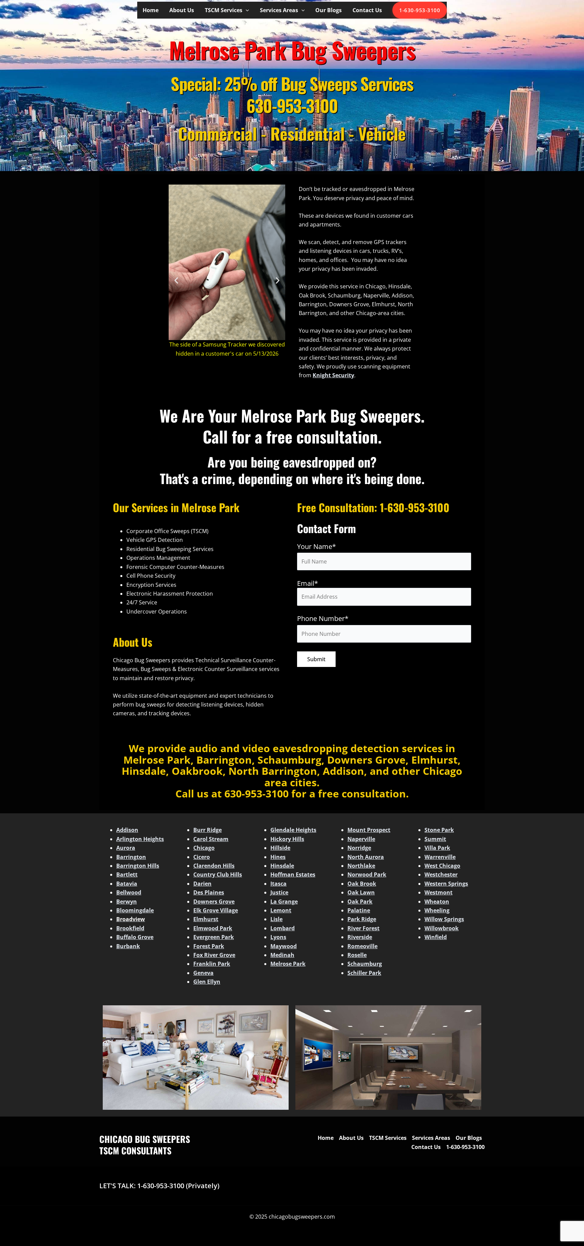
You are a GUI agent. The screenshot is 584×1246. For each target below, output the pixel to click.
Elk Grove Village (215, 910)
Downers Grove (214, 901)
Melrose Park (288, 963)
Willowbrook (441, 928)
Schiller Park (364, 973)
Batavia (126, 883)
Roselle (357, 955)
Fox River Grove (214, 955)
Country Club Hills (217, 874)
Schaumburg (364, 963)
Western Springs (446, 883)
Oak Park (359, 901)
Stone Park (439, 830)
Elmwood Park (212, 928)
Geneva (203, 973)
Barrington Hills (137, 865)
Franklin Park (211, 963)
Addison (127, 830)
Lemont (280, 910)
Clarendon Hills (214, 865)
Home (151, 10)
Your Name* (316, 546)
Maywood (283, 946)
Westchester (441, 874)
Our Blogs (328, 10)
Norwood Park (366, 874)
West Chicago (442, 865)
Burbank (128, 946)
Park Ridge (361, 919)
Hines (278, 857)
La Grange (284, 901)
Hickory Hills (287, 839)
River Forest (363, 928)
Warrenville (440, 857)
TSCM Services (223, 10)
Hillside (280, 848)
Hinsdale (282, 865)
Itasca (278, 883)
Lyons (278, 937)
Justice (279, 892)
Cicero (201, 857)
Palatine (358, 910)
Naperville (361, 839)
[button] (245, 10)
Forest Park (208, 946)
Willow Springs (444, 919)
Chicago (204, 848)
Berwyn (126, 901)
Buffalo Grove (134, 937)
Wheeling (436, 910)
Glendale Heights (293, 830)
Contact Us (367, 10)
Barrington (131, 857)
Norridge (359, 848)
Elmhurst (205, 919)
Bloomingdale (135, 910)
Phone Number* (322, 618)
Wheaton (436, 901)
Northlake (361, 865)
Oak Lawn (361, 892)
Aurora (125, 848)
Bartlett (127, 874)
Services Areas (279, 10)
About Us (181, 10)
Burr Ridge (207, 830)
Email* (307, 583)
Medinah (282, 955)
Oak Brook (361, 883)
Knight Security (333, 375)
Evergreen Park (213, 937)
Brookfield (130, 928)
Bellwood (128, 892)
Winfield (435, 937)
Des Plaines (208, 892)
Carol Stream (210, 839)
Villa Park (437, 848)
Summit (435, 839)
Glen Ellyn (206, 981)
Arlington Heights (140, 839)
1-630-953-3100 (419, 10)
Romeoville (362, 946)
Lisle (276, 919)
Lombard (282, 928)
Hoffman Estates (292, 874)
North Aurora (365, 857)
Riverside (359, 937)
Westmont (438, 892)
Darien (202, 883)
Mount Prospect (368, 830)
